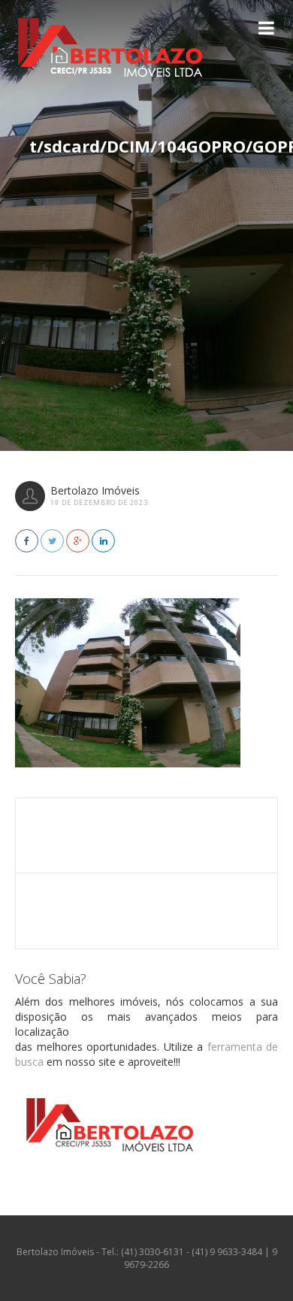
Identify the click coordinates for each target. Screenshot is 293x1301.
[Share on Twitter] (52, 540)
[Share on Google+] (77, 540)
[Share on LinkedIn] (103, 540)
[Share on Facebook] (26, 540)
